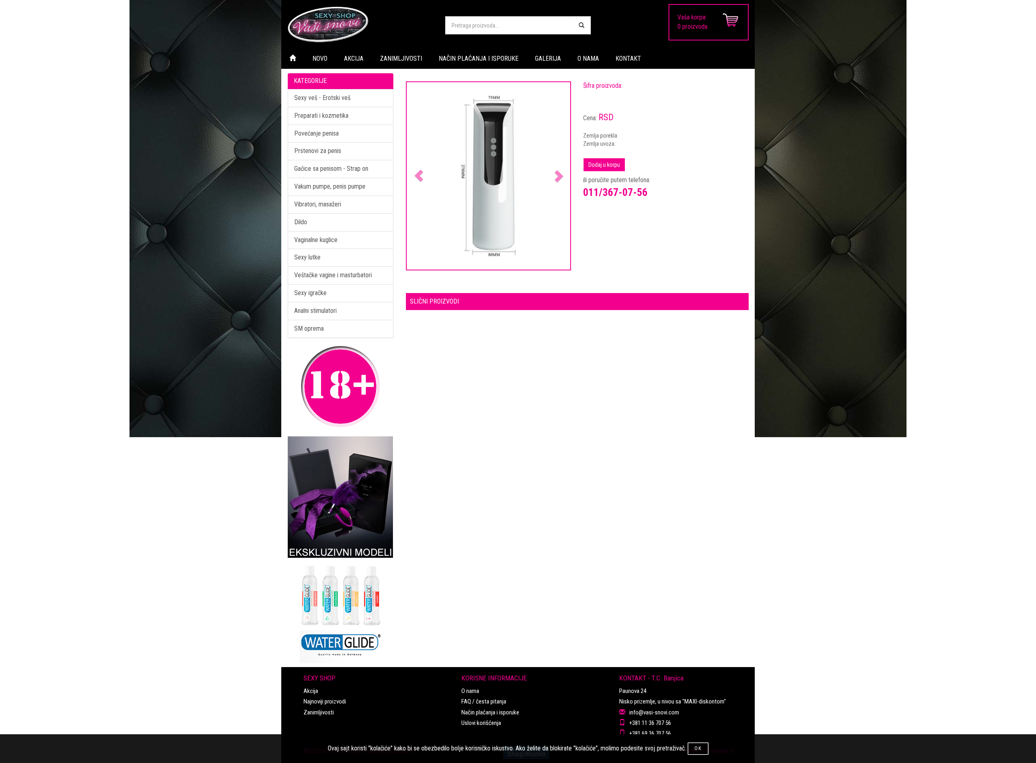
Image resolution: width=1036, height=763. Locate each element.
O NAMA (588, 58)
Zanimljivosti (319, 712)
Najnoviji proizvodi (325, 701)
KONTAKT (628, 58)
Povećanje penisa (316, 133)
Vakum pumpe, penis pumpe (329, 186)
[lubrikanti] (340, 610)
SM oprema (309, 328)
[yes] (581, 25)
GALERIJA (548, 58)
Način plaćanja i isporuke (490, 712)
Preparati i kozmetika (321, 115)
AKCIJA (353, 58)
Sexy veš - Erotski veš (322, 98)
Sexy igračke (310, 293)
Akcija (311, 691)
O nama (470, 691)
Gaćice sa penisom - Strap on (331, 168)
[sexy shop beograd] (360, 24)
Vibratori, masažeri (317, 204)
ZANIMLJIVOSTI (401, 58)
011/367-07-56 (615, 192)
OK (698, 748)
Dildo (300, 222)
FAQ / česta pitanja (483, 701)
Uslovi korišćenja (481, 723)
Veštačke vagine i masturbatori (333, 275)
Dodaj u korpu (604, 165)
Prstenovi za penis (317, 151)
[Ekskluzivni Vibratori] (340, 497)
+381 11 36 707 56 (650, 723)
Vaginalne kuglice (316, 240)
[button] (419, 176)
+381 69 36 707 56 (650, 733)
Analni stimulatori (315, 311)
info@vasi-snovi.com (654, 712)
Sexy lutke (307, 257)
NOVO (319, 58)
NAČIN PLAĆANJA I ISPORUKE (478, 58)
